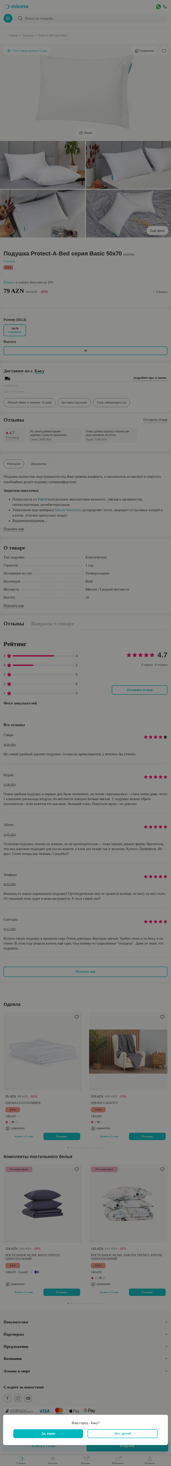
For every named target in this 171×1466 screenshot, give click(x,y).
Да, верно (48, 1433)
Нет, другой (122, 1433)
